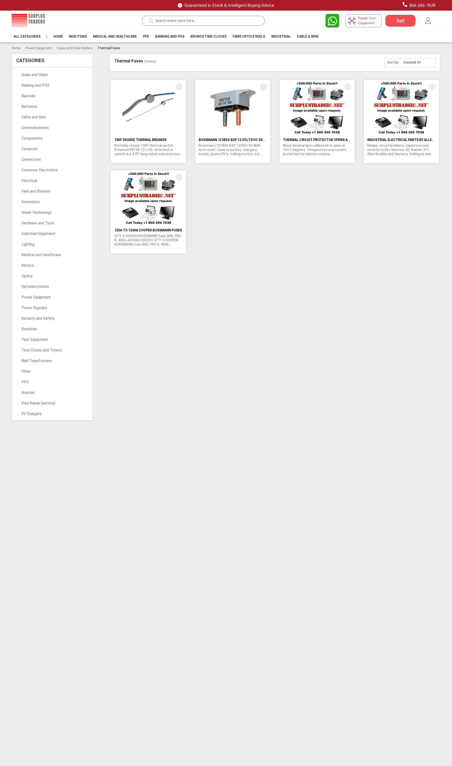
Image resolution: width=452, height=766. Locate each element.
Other (26, 371)
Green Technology (36, 212)
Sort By (393, 62)
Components (32, 138)
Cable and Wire (33, 117)
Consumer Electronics (39, 170)
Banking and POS (35, 85)
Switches (29, 329)
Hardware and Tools (37, 223)
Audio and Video (34, 75)
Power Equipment (38, 48)
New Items (78, 36)
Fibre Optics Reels (249, 36)
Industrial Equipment (38, 233)
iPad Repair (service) (38, 403)
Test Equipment (34, 339)
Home (58, 36)
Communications (35, 127)
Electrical (29, 180)
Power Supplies (34, 308)
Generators (30, 202)
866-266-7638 (422, 5)
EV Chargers (31, 413)
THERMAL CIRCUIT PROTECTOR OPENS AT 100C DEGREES (328, 140)
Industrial (281, 36)
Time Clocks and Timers (41, 350)
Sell (400, 21)
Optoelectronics (35, 286)
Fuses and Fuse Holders (75, 48)
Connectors (31, 159)
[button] (179, 86)
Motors (27, 265)
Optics (26, 276)
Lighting (28, 244)
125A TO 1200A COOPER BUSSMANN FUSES (148, 230)
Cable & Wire (308, 36)
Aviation (28, 392)
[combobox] (206, 20)
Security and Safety (38, 318)
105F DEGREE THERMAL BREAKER (140, 140)
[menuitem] (27, 36)
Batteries (29, 106)
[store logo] (28, 20)
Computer (29, 149)
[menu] (167, 36)
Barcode (28, 96)
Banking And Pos (169, 36)
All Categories (27, 36)
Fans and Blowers (35, 191)
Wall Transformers (36, 361)
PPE (146, 36)
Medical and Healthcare (115, 36)
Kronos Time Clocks (208, 36)
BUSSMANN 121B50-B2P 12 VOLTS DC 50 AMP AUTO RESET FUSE (249, 140)
